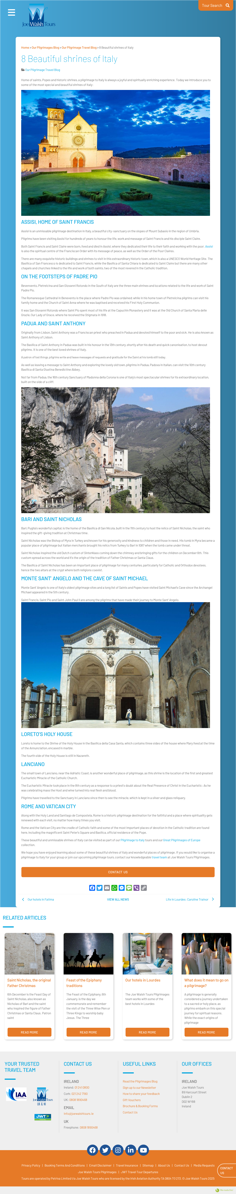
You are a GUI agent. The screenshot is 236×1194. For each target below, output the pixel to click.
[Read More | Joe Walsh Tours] (43, 1117)
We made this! (226, 1190)
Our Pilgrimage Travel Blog (79, 47)
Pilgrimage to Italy (133, 840)
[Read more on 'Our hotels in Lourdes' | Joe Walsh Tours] (147, 953)
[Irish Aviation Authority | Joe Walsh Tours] (16, 1094)
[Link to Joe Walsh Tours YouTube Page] (143, 1150)
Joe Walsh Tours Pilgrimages (97, 1172)
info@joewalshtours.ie (79, 1113)
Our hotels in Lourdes (142, 980)
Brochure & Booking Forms (140, 1106)
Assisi (209, 246)
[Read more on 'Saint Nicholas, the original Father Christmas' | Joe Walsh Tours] (29, 953)
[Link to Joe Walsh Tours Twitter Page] (105, 1150)
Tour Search (212, 5)
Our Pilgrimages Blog (45, 47)
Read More (29, 1032)
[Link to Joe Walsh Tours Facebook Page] (92, 1150)
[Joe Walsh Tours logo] (38, 15)
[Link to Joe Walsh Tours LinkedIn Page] (130, 1150)
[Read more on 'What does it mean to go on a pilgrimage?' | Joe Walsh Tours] (206, 953)
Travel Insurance (127, 1165)
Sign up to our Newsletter (139, 1087)
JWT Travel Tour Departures (139, 1172)
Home (25, 47)
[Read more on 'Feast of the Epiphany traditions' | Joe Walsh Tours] (88, 953)
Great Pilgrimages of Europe (181, 840)
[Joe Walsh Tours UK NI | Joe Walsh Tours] (43, 1097)
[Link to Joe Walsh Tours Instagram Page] (118, 1150)
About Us (164, 1165)
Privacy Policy (31, 1165)
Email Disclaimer (100, 1165)
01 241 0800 (82, 1087)
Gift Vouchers (132, 1100)
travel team (159, 857)
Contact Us (118, 872)
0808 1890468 (78, 1099)
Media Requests (204, 1165)
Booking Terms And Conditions (65, 1165)
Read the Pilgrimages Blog (140, 1081)
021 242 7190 (80, 1093)
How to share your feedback (141, 1093)
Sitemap (148, 1165)
